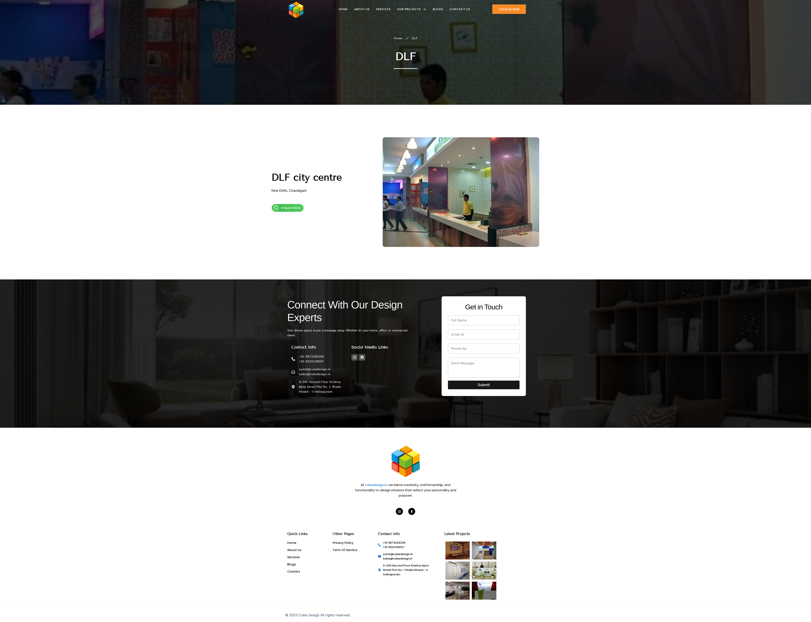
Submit (484, 385)
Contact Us (459, 9)
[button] (412, 9)
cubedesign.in (376, 485)
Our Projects (409, 9)
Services (383, 9)
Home (343, 9)
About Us (362, 9)
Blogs (438, 9)
